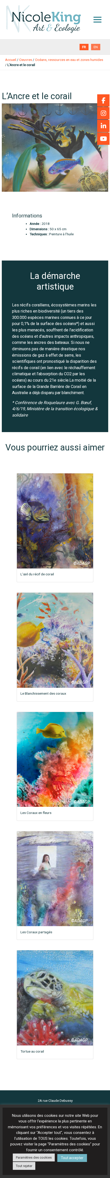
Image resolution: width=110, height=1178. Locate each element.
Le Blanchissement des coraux (43, 693)
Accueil (10, 60)
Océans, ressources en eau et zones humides (69, 60)
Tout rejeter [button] (24, 1166)
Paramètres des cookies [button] (34, 1157)
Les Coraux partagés (36, 932)
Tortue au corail (32, 1051)
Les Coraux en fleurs (35, 813)
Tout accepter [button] (72, 1158)
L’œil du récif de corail (37, 574)
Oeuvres (25, 60)
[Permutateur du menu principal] (97, 19)
